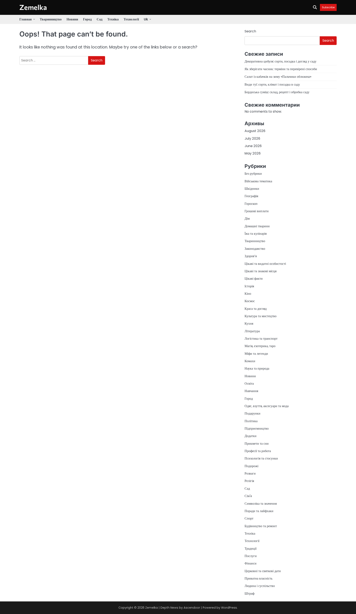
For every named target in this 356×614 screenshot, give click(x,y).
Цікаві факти (254, 278)
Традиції (250, 548)
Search (250, 31)
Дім (247, 218)
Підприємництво (257, 428)
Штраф (249, 593)
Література (252, 331)
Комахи (250, 361)
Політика (251, 421)
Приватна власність (258, 578)
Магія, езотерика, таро (260, 346)
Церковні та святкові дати (263, 571)
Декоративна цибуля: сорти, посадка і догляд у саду (280, 61)
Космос (250, 301)
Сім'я (248, 496)
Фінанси (250, 563)
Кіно (248, 293)
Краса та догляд (256, 308)
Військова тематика (258, 181)
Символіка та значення (261, 503)
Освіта (249, 383)
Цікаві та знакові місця (260, 271)
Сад (99, 19)
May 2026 (253, 153)
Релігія (249, 480)
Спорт (249, 518)
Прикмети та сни (257, 443)
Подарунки (252, 413)
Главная (25, 19)
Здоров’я (251, 256)
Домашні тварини (257, 226)
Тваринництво (51, 19)
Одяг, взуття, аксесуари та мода (267, 406)
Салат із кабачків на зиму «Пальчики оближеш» (278, 76)
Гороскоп (251, 203)
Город (87, 19)
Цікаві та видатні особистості (265, 263)
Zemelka (33, 7)
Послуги (251, 556)
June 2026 (253, 146)
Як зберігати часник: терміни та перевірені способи (281, 69)
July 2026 (252, 138)
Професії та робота (258, 451)
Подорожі (251, 466)
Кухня (249, 323)
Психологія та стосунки (261, 458)
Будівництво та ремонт (261, 526)
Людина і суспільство (260, 585)
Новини (72, 19)
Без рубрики (253, 173)
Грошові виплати (257, 211)
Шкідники (252, 188)
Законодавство (255, 248)
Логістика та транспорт (261, 338)
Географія (251, 196)
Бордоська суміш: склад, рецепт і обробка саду (277, 92)
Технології (131, 19)
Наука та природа (257, 368)
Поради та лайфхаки (259, 511)
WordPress (229, 608)
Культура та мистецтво (260, 316)
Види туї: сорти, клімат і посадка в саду (272, 84)
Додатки (250, 436)
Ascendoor (192, 608)
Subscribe (328, 7)
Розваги (250, 473)
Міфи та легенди (256, 353)
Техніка (113, 19)
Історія (249, 286)
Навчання (251, 391)
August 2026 (255, 130)
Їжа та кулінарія (256, 233)
